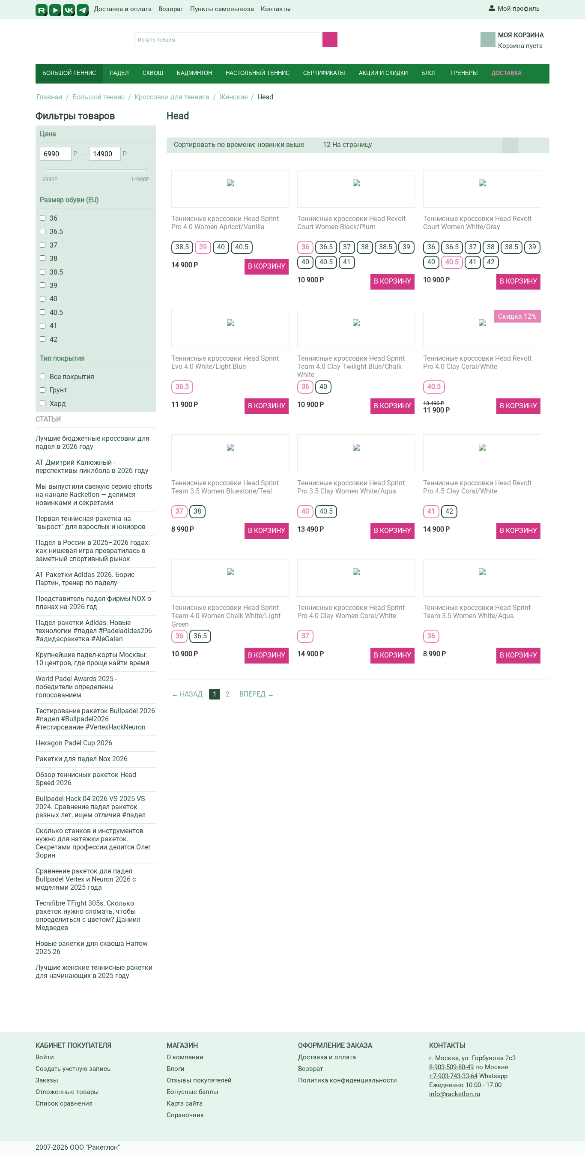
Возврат (170, 9)
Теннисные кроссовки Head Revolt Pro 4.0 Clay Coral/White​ (477, 362)
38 (365, 247)
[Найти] (329, 39)
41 (347, 262)
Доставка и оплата (123, 9)
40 (221, 247)
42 (491, 262)
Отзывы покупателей (199, 1080)
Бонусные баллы (192, 1092)
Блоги (176, 1069)
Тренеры (464, 73)
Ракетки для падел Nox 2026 (82, 759)
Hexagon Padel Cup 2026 (74, 743)
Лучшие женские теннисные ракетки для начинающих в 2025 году (94, 971)
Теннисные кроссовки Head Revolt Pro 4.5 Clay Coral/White (477, 487)
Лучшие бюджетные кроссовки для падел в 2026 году (92, 442)
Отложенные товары (67, 1092)
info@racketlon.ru (454, 1094)
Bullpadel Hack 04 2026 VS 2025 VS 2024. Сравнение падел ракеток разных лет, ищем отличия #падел (91, 807)
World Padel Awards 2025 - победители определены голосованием (76, 687)
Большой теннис (69, 73)
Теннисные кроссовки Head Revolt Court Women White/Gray (477, 223)
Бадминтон (194, 73)
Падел (119, 73)
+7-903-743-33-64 (453, 1076)
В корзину (266, 266)
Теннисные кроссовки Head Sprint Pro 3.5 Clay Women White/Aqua (351, 487)
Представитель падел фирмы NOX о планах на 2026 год (93, 603)
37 (347, 247)
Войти (45, 1057)
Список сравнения (64, 1103)
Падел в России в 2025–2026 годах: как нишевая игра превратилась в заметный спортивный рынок (93, 550)
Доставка (507, 73)
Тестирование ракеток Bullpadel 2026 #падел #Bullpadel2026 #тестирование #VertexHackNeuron (95, 719)
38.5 (182, 247)
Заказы (47, 1080)
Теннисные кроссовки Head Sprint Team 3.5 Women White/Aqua (477, 612)
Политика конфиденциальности (347, 1080)
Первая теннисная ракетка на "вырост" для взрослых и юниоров (91, 522)
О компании (185, 1057)
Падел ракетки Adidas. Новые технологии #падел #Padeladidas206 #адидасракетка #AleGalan (94, 631)
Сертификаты (324, 73)
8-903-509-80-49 (451, 1067)
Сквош (153, 73)
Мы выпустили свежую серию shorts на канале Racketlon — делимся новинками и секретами (94, 494)
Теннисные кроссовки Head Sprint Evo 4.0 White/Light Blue (225, 362)
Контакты (276, 9)
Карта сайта (185, 1103)
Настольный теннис (258, 73)
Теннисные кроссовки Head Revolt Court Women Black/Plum (351, 223)
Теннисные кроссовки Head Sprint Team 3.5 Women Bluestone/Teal (225, 487)
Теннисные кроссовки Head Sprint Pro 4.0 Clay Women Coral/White (351, 612)
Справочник (185, 1115)
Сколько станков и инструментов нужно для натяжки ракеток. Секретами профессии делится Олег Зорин (93, 843)
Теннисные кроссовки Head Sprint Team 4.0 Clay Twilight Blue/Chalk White (351, 365)
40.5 (241, 247)
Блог (428, 73)
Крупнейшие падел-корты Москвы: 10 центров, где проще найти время (92, 659)
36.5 (326, 247)
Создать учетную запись (73, 1069)
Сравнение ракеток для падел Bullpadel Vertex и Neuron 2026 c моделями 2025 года (86, 879)
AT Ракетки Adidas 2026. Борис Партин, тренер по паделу (85, 579)
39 (203, 247)
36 (305, 247)
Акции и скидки (383, 73)
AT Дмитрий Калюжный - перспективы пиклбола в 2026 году (92, 466)
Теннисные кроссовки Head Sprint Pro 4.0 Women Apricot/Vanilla (225, 223)
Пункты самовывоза (222, 9)
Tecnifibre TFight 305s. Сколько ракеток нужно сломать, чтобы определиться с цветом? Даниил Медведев (88, 915)
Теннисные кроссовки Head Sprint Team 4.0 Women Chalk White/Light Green (226, 614)
